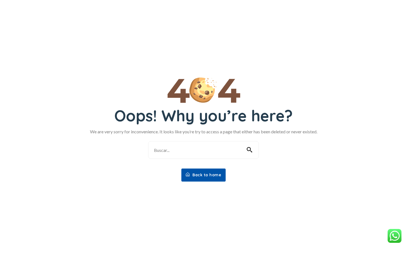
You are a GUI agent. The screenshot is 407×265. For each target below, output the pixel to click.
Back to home (206, 174)
